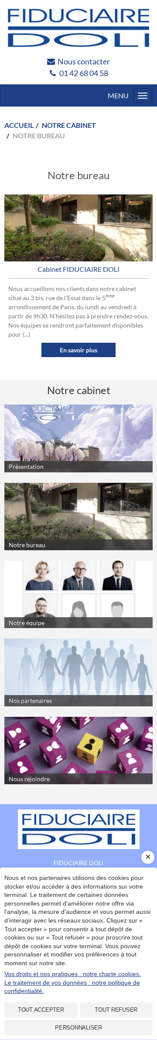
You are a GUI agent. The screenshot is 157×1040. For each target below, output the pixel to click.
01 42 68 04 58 (83, 73)
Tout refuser (116, 1010)
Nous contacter (84, 61)
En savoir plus (78, 350)
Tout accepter (41, 1010)
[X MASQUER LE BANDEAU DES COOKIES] (148, 857)
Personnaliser (78, 1027)
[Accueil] (78, 829)
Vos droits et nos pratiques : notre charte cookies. (72, 973)
